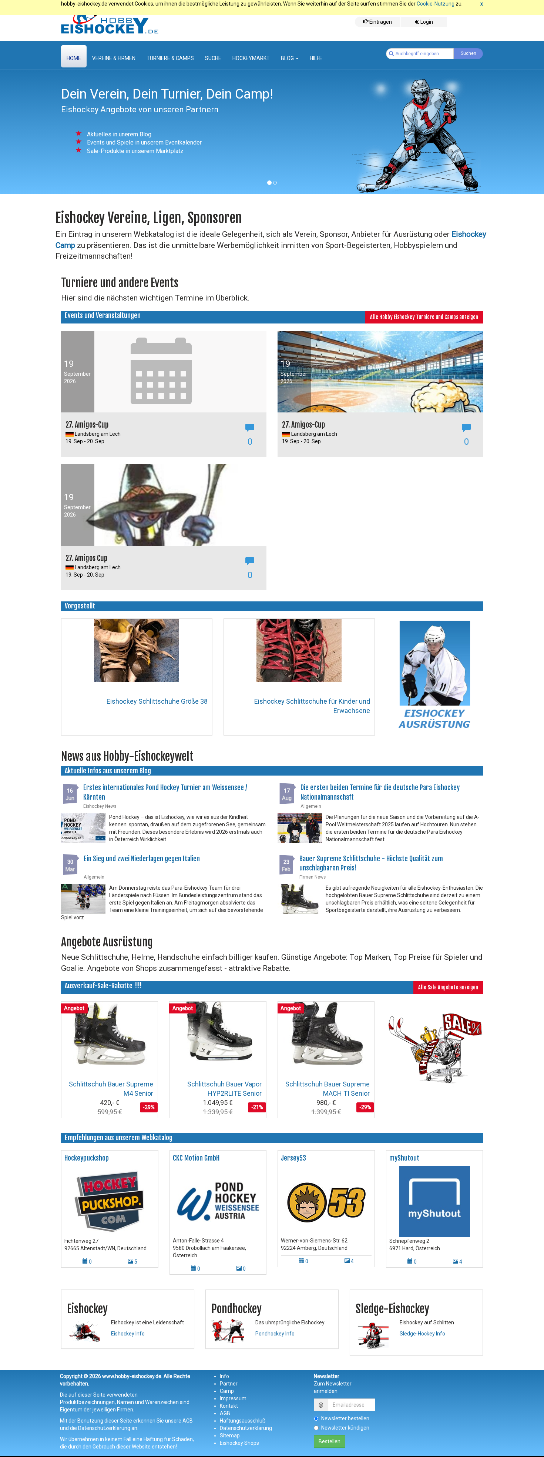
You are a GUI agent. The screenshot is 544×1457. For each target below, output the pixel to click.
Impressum (233, 1398)
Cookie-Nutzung (435, 4)
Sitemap (230, 1435)
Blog (288, 58)
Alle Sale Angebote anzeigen (448, 987)
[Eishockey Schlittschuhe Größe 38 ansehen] (136, 650)
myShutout (404, 1158)
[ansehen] (109, 1201)
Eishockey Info (128, 1334)
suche (213, 58)
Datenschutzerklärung (246, 1428)
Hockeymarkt (251, 58)
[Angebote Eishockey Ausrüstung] (434, 1046)
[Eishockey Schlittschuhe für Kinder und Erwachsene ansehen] (299, 650)
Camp (227, 1391)
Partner (229, 1384)
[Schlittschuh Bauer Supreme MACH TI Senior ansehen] (326, 1033)
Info (224, 1376)
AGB (225, 1413)
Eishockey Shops (239, 1443)
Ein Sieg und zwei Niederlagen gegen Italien (142, 858)
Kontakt (229, 1406)
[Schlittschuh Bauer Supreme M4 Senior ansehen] (109, 1033)
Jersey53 (293, 1158)
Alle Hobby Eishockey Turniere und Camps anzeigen (424, 317)
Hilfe (316, 58)
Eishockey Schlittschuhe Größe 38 (157, 701)
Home (74, 58)
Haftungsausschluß (243, 1421)
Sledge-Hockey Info (422, 1334)
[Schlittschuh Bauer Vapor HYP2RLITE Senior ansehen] (218, 1033)
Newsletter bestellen (345, 1418)
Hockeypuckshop (86, 1158)
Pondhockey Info (275, 1334)
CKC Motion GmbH (196, 1158)
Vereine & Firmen (113, 58)
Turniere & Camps (170, 58)
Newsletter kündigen (345, 1428)
